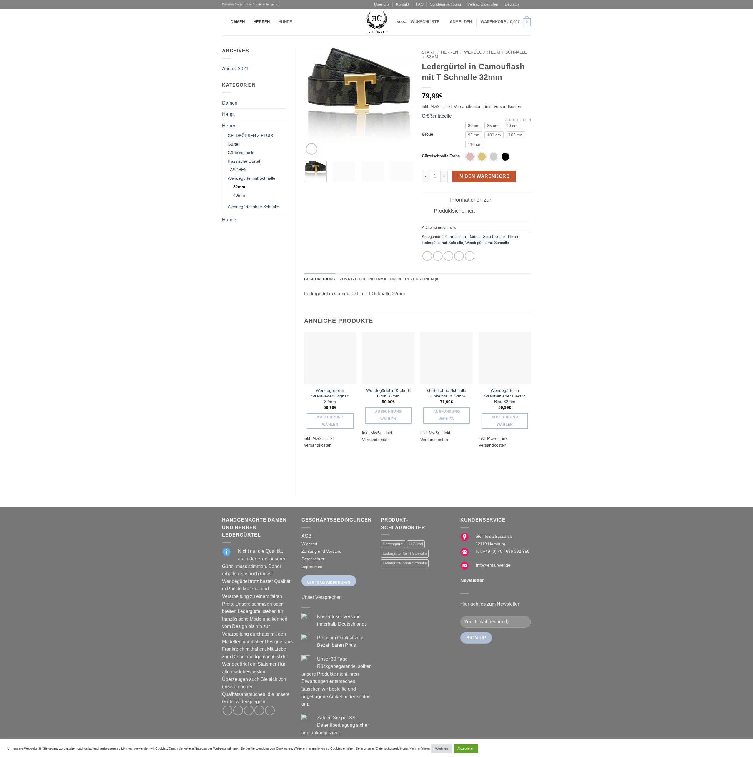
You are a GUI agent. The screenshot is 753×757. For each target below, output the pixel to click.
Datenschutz (313, 559)
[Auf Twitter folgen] (249, 710)
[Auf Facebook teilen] (427, 256)
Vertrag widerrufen (482, 4)
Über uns (381, 4)
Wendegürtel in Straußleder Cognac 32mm (330, 396)
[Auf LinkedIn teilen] (469, 256)
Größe (427, 134)
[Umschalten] (440, 200)
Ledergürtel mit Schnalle (442, 242)
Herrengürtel (393, 544)
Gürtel (233, 144)
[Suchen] (224, 22)
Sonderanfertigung (445, 4)
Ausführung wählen (330, 420)
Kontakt (402, 4)
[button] (461, 22)
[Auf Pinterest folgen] (270, 710)
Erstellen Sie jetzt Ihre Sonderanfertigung (250, 4)
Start (428, 52)
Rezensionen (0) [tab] (422, 279)
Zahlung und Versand (321, 551)
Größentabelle (437, 115)
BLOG (402, 22)
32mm (239, 186)
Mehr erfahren (419, 748)
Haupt (228, 114)
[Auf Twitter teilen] (438, 256)
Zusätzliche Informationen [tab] (370, 279)
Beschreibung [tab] (320, 279)
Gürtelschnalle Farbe (441, 156)
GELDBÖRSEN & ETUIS (250, 135)
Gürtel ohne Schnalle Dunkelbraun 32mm (446, 393)
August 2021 (235, 68)
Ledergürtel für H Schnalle (405, 553)
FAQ (420, 4)
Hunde (285, 22)
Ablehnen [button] (441, 748)
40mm (239, 195)
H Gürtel (416, 544)
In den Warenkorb (484, 176)
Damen (238, 22)
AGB (306, 536)
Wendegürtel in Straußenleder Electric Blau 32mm (505, 396)
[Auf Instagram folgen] (238, 710)
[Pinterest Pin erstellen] (459, 256)
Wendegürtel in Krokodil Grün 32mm (388, 393)
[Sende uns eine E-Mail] (259, 710)
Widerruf (309, 544)
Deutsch (512, 4)
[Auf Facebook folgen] (227, 710)
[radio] (474, 125)
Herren (262, 22)
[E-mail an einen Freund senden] (448, 256)
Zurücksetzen (518, 120)
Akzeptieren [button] (465, 748)
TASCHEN (237, 169)
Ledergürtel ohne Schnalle (405, 563)
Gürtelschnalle (241, 152)
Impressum (311, 566)
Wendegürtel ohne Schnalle (253, 206)
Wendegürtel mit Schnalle (251, 178)
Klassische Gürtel (244, 161)
